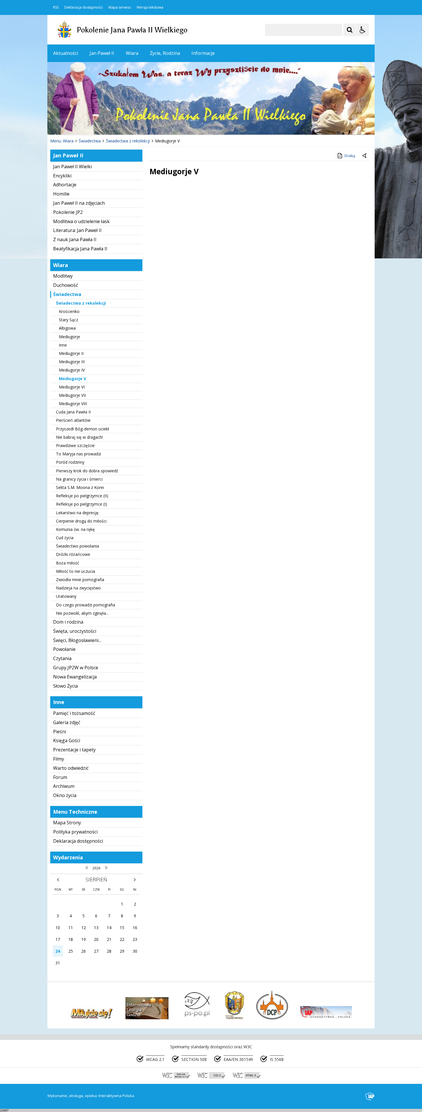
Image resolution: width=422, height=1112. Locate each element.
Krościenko (69, 311)
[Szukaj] (349, 30)
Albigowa (67, 328)
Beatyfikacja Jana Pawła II (80, 248)
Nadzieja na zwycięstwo (78, 588)
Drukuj (349, 155)
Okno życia (64, 795)
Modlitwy (63, 276)
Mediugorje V (72, 378)
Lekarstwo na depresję (77, 512)
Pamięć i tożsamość (74, 713)
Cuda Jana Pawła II (73, 412)
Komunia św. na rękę (75, 529)
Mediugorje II (71, 353)
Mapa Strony (67, 822)
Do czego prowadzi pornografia (85, 605)
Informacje (203, 53)
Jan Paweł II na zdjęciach (79, 203)
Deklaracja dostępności (83, 7)
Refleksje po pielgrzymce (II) (82, 495)
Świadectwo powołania (77, 546)
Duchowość (65, 285)
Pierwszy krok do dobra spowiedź (87, 470)
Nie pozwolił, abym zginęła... (82, 613)
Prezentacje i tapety (74, 750)
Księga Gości (66, 740)
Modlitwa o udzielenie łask (81, 221)
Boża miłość (67, 563)
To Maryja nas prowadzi (78, 454)
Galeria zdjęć (66, 722)
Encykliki (62, 176)
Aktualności (65, 53)
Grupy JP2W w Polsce (75, 667)
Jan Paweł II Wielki (72, 166)
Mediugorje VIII (73, 403)
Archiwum (63, 786)
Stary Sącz (68, 319)
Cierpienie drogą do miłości (81, 521)
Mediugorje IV (72, 370)
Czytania (62, 658)
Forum (60, 777)
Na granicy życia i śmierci (79, 479)
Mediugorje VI (72, 387)
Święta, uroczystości (74, 631)
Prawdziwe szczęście (75, 445)
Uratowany (66, 596)
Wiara (132, 53)
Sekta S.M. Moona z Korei (80, 487)
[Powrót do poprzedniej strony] (365, 155)
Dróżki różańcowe (73, 554)
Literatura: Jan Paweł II (77, 230)
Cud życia (64, 537)
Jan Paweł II (102, 53)
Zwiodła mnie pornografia (80, 579)
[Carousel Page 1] (103, 123)
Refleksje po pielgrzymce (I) (81, 504)
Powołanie (64, 649)
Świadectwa (67, 294)
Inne (63, 345)
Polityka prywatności (75, 832)
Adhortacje (64, 184)
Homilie (61, 194)
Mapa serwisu (120, 7)
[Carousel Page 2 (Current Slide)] (108, 123)
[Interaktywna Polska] (370, 1096)
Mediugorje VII (72, 395)
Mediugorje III (72, 361)
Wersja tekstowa (150, 7)
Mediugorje (69, 336)
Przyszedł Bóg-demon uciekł (82, 429)
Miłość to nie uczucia (75, 571)
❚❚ (59, 123)
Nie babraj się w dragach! (79, 437)
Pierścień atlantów (73, 420)
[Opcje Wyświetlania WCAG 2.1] (362, 30)
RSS (56, 7)
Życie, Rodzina (165, 53)
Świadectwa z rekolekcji (81, 303)
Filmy (58, 759)
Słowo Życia (65, 686)
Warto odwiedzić (71, 768)
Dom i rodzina (68, 622)
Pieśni (59, 731)
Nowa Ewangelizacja (75, 677)
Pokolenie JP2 (68, 212)
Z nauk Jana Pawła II (74, 239)
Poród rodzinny (70, 462)
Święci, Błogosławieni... (77, 640)
